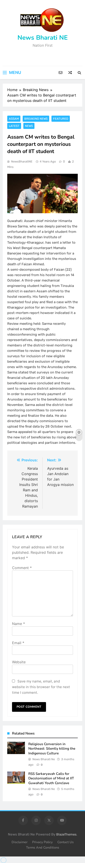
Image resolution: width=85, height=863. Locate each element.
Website (19, 662)
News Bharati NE (42, 37)
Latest (14, 126)
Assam (14, 118)
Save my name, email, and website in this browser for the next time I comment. (41, 687)
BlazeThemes (66, 834)
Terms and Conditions (42, 847)
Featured (60, 118)
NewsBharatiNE (21, 161)
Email (18, 643)
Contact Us (65, 842)
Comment (22, 567)
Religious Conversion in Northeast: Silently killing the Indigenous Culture (51, 748)
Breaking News (36, 118)
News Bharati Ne (43, 759)
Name (18, 623)
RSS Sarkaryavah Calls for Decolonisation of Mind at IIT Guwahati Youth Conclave (51, 778)
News (29, 126)
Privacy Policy (42, 842)
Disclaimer (19, 842)
